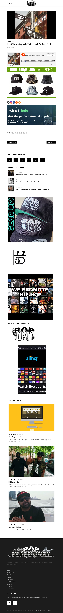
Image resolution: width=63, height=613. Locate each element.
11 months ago (21, 524)
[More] (19, 102)
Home (8, 570)
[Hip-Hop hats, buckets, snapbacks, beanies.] (31, 82)
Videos (9, 577)
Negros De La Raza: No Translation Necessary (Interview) (31, 174)
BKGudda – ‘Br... (14, 482)
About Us (9, 584)
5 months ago (20, 434)
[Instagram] (11, 102)
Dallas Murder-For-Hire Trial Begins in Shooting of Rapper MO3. (33, 189)
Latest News (10, 572)
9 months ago (21, 479)
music (12, 41)
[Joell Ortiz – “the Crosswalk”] (31, 506)
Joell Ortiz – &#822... (15, 527)
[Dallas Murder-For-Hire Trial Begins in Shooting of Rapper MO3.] (11, 188)
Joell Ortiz (14, 133)
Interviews (10, 579)
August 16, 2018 (10, 47)
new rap (10, 479)
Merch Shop (10, 589)
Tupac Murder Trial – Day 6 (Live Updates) (27, 181)
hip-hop (9, 41)
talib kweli (23, 133)
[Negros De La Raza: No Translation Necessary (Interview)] (11, 173)
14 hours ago (19, 172)
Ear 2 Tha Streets (12, 582)
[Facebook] (14, 102)
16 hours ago (19, 180)
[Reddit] (16, 102)
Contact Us (10, 586)
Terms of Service (40, 610)
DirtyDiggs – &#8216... (15, 437)
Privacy (49, 610)
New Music (10, 575)
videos (14, 479)
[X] (8, 102)
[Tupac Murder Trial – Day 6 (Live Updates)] (11, 181)
